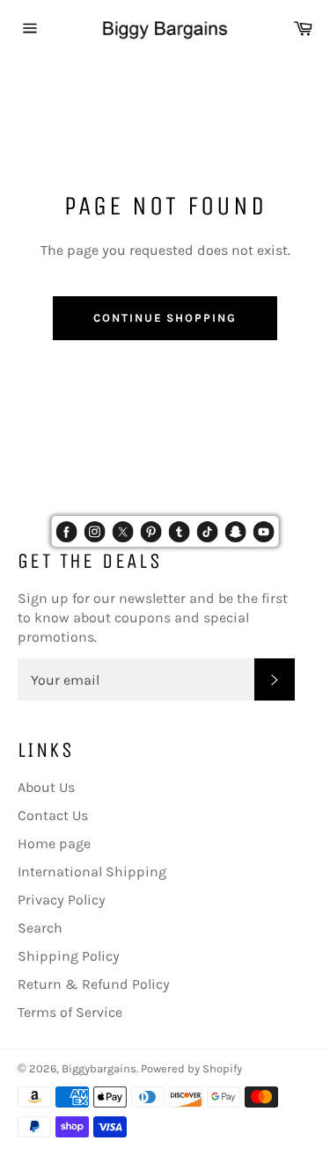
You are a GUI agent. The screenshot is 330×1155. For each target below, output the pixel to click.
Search (40, 927)
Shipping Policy (69, 956)
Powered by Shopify (191, 1068)
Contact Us (53, 815)
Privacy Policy (62, 899)
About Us (46, 787)
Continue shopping (165, 317)
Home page (54, 843)
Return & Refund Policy (94, 984)
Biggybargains (99, 1068)
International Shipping (92, 871)
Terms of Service (70, 1012)
